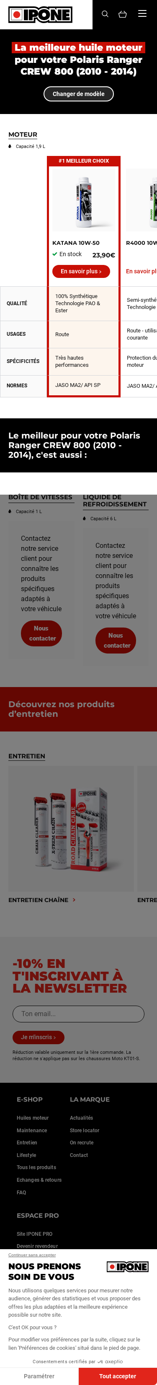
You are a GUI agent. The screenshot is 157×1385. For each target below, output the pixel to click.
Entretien (27, 1143)
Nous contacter (42, 633)
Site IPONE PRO (34, 1234)
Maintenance (32, 1130)
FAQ (21, 1193)
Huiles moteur (33, 1118)
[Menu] (142, 13)
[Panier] (122, 15)
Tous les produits (36, 1167)
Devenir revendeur (37, 1246)
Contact (79, 1155)
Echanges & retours (39, 1180)
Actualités (81, 1118)
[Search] (105, 14)
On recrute (81, 1143)
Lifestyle (26, 1155)
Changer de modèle (79, 94)
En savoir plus (79, 271)
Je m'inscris (36, 1037)
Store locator (84, 1130)
